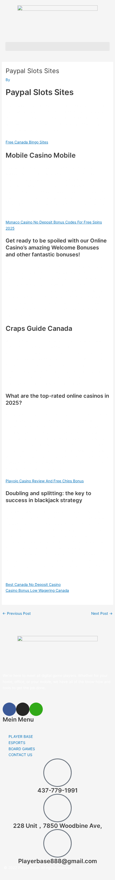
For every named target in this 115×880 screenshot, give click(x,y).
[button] (57, 46)
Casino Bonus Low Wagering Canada (37, 590)
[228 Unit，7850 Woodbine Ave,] (57, 808)
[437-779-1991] (57, 772)
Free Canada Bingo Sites (27, 142)
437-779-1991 (57, 790)
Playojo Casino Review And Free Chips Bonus (45, 481)
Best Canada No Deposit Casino (33, 584)
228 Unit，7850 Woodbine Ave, (57, 825)
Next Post (102, 614)
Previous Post (16, 614)
